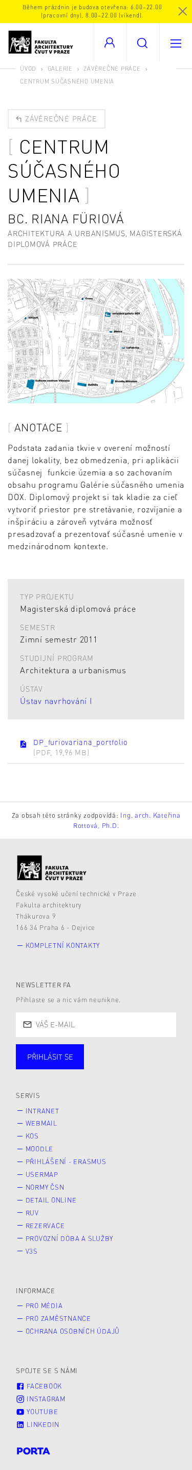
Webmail (41, 1123)
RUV (32, 1213)
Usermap (42, 1174)
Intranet (42, 1111)
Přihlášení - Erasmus (66, 1161)
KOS (32, 1136)
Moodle (40, 1149)
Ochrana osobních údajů (73, 1331)
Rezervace (45, 1225)
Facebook (43, 1386)
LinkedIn (42, 1424)
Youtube (41, 1411)
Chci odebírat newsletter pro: (81, 1052)
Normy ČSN (45, 1187)
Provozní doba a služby (70, 1238)
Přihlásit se (50, 1056)
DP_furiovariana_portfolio (80, 746)
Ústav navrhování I (56, 700)
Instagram (45, 1399)
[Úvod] (52, 867)
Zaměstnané (116, 1066)
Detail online (51, 1200)
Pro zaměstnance (58, 1318)
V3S (32, 1251)
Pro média (44, 1305)
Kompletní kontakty (63, 945)
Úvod (28, 68)
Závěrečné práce (111, 68)
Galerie (60, 68)
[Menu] (175, 42)
